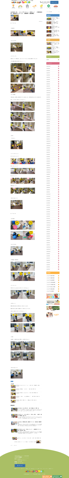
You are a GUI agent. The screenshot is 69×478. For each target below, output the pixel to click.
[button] (58, 11)
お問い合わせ (55, 2)
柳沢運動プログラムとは (17, 468)
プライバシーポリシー (45, 468)
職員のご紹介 (32, 468)
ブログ (29, 468)
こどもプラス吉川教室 (50, 291)
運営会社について (51, 468)
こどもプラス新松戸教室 (50, 275)
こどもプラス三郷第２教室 (51, 284)
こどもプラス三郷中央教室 (51, 282)
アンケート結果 (37, 468)
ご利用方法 (26, 468)
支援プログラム (22, 468)
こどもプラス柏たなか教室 (51, 286)
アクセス (41, 468)
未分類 (12, 381)
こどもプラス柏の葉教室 (50, 280)
